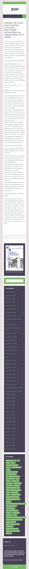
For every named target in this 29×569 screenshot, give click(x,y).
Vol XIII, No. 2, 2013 (11, 384)
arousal (15, 515)
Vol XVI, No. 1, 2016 (11, 367)
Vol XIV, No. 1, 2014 (11, 381)
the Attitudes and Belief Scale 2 (12, 487)
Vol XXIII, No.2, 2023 (11, 324)
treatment (8, 512)
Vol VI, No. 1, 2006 (10, 438)
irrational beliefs (9, 460)
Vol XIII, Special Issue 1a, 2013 (13, 391)
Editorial (8, 462)
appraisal (8, 467)
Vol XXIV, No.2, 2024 (11, 333)
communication (9, 485)
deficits (7, 492)
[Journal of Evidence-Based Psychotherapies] (14, 258)
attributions (8, 501)
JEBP (14, 9)
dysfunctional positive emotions (12, 531)
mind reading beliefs (10, 508)
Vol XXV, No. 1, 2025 (11, 336)
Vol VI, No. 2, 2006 (10, 435)
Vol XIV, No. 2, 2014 (11, 377)
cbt (15, 460)
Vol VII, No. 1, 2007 (10, 431)
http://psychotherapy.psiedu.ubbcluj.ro (13, 560)
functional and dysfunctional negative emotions (16, 503)
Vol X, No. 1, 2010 (10, 411)
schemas (8, 469)
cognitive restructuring (16, 467)
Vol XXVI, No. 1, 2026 (11, 343)
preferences (8, 533)
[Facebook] (14, 2)
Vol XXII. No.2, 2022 (11, 315)
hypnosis (8, 481)
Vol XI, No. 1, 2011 (10, 408)
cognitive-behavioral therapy (12, 465)
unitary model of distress (11, 506)
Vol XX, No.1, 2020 (10, 299)
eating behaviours (15, 512)
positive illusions (15, 481)
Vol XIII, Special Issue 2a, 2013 (13, 387)
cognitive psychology (15, 494)
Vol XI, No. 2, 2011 (10, 404)
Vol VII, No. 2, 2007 (10, 428)
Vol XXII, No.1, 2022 (11, 312)
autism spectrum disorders (11, 471)
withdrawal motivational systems (13, 499)
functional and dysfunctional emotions (14, 519)
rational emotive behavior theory (12, 476)
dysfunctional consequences (12, 528)
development (17, 485)
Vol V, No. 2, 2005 (10, 442)
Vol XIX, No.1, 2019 (10, 292)
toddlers (8, 494)
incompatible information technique (13, 490)
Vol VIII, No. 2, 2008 (11, 421)
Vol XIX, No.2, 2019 (10, 295)
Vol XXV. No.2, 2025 (11, 340)
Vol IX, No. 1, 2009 (10, 418)
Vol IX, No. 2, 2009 (10, 414)
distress (13, 462)
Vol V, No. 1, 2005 (10, 445)
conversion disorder (10, 478)
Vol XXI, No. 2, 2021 (11, 309)
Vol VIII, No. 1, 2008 (11, 425)
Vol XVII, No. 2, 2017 (11, 360)
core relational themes (10, 521)
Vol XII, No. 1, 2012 (10, 401)
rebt (18, 460)
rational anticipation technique (12, 496)
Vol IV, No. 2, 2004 (10, 448)
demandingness (9, 526)
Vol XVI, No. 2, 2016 (11, 353)
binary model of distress (11, 474)
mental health (9, 515)
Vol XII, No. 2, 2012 (10, 398)
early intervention (17, 483)
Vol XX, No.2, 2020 (10, 302)
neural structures (14, 492)
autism (17, 478)
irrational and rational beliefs (12, 510)
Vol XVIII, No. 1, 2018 (11, 350)
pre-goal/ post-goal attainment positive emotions (16, 517)
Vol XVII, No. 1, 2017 (11, 364)
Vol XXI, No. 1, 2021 (11, 305)
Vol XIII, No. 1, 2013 (11, 394)
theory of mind (9, 483)
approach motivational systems (12, 524)
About (7, 357)
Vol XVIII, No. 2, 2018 (11, 347)
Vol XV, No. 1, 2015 (10, 374)
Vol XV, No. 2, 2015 (10, 370)
